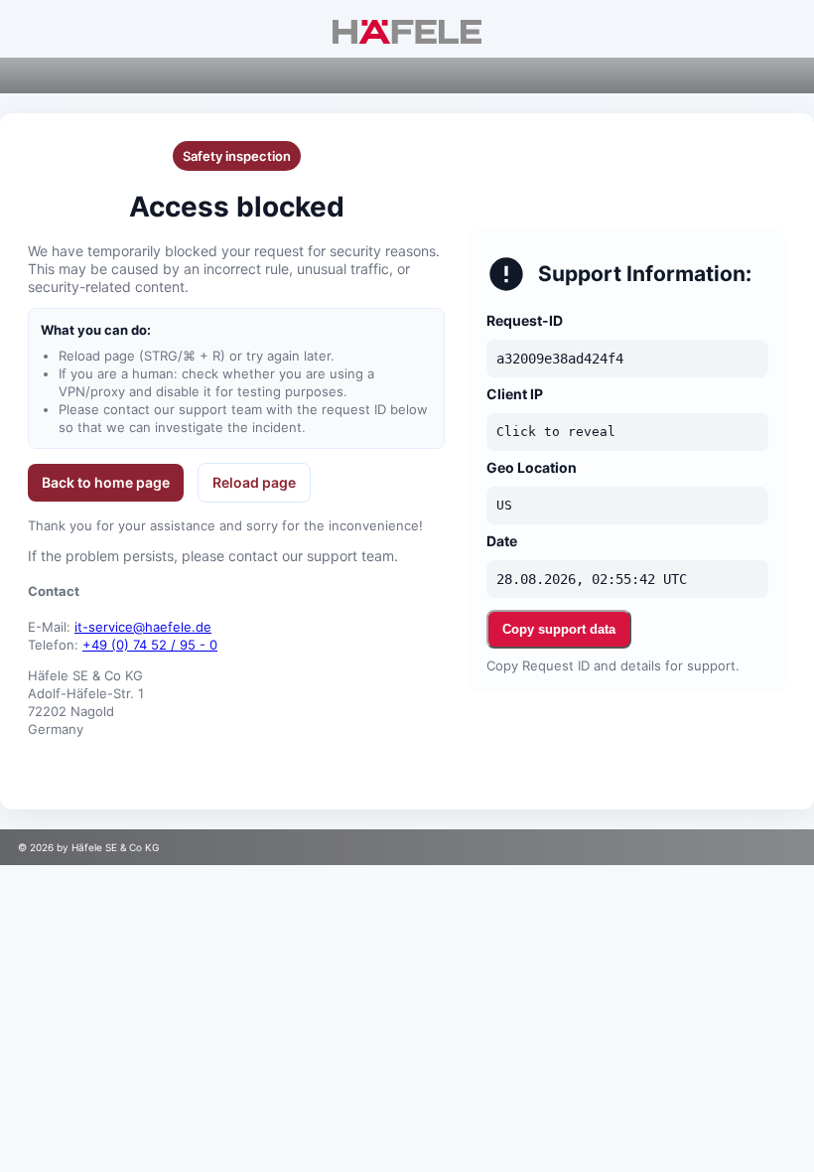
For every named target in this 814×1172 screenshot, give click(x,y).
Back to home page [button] (106, 482)
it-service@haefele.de (142, 627)
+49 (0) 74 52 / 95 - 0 (149, 645)
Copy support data (558, 629)
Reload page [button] (254, 482)
